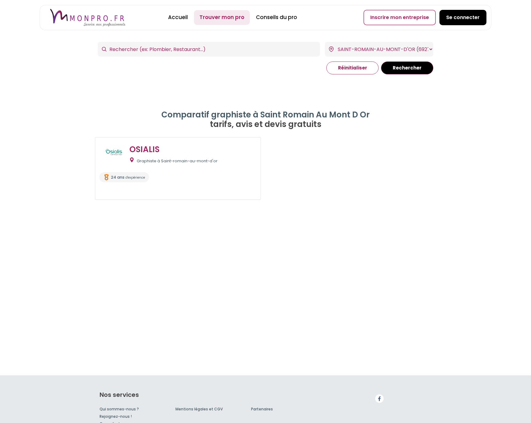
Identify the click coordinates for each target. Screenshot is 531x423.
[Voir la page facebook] (379, 398)
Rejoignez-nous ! (116, 416)
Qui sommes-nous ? (119, 409)
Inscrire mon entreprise (399, 17)
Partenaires (262, 409)
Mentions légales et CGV (199, 409)
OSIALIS (144, 149)
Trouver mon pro (221, 17)
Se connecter (463, 17)
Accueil (178, 17)
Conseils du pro (276, 17)
